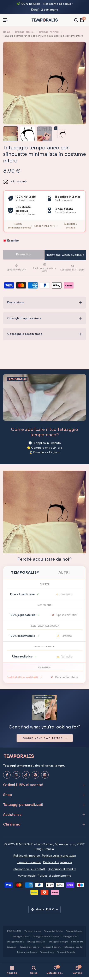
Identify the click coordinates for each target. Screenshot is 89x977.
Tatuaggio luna (69, 936)
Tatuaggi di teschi (51, 947)
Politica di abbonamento (54, 875)
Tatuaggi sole (47, 952)
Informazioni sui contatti (29, 869)
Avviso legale (27, 875)
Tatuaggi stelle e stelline (45, 936)
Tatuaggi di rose (32, 931)
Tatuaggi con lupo (36, 941)
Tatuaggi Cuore (74, 931)
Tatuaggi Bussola (66, 952)
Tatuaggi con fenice (27, 952)
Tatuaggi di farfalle (53, 931)
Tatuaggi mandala (15, 941)
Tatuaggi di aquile (73, 947)
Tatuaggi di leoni (20, 936)
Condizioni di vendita (62, 869)
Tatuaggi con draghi (58, 941)
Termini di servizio (29, 862)
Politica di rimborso (26, 855)
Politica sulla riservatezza (59, 855)
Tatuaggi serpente (29, 947)
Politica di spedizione (57, 862)
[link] (44, 512)
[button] (65, 255)
